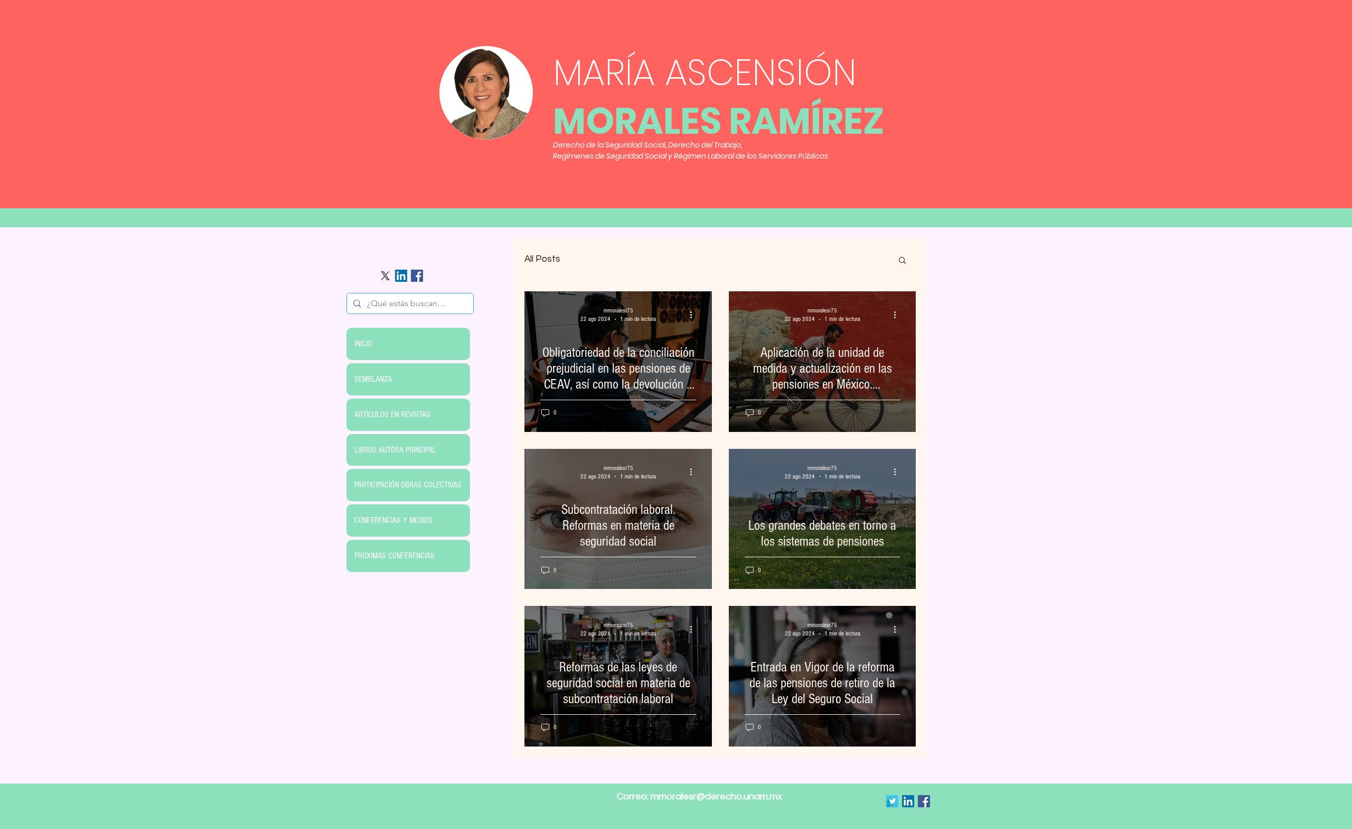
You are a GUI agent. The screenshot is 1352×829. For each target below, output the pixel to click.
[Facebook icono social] (417, 276)
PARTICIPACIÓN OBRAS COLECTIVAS (408, 485)
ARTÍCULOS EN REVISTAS (392, 414)
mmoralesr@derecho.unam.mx (716, 796)
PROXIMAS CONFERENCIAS (394, 555)
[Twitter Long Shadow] (892, 801)
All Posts (542, 259)
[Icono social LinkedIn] (401, 276)
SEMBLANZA (373, 379)
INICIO (363, 343)
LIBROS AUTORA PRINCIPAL (395, 450)
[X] (385, 276)
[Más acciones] (694, 314)
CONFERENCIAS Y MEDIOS (393, 520)
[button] (902, 260)
